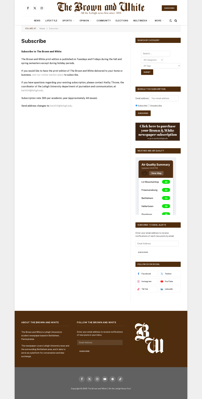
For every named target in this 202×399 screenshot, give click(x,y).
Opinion (84, 20)
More (158, 20)
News (37, 20)
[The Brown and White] (101, 8)
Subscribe (169, 8)
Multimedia (140, 20)
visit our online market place (48, 74)
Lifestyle (51, 20)
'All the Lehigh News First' (119, 388)
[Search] (175, 20)
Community (104, 20)
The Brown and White (97, 388)
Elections (122, 20)
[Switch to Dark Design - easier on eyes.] (171, 20)
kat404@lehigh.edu (32, 90)
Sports (67, 20)
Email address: (142, 98)
